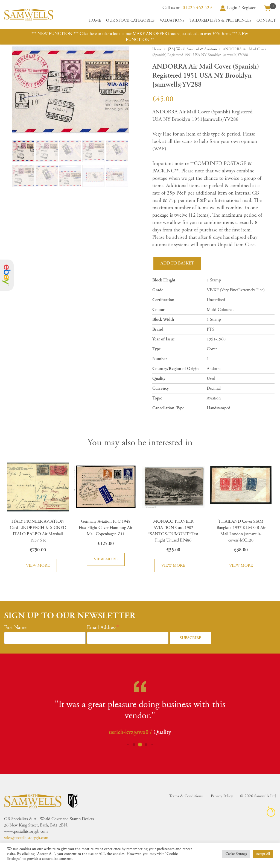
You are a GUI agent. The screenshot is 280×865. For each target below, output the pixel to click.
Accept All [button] (263, 854)
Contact (266, 20)
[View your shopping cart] (267, 8)
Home (95, 20)
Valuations (172, 20)
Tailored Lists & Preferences (220, 20)
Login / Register (241, 8)
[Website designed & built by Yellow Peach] (271, 811)
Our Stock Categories (130, 20)
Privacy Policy (222, 796)
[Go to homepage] (28, 14)
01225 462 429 (197, 8)
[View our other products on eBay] (7, 275)
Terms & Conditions (186, 796)
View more (38, 565)
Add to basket (177, 263)
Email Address (101, 627)
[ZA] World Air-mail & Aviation (192, 49)
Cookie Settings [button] (236, 854)
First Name (15, 627)
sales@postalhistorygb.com (26, 838)
